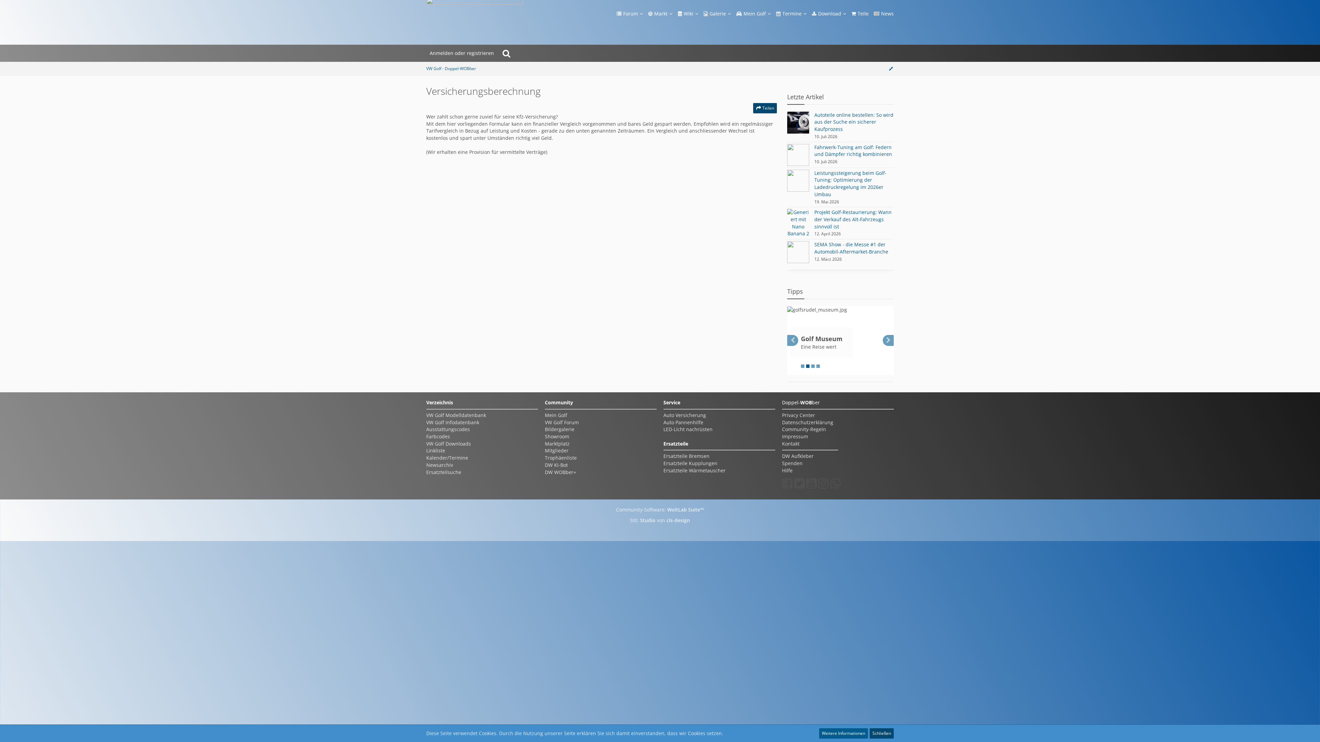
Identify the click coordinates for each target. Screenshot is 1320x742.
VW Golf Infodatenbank (452, 422)
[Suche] (506, 53)
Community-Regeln (804, 429)
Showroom (557, 436)
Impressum (795, 436)
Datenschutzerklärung (807, 422)
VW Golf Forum (562, 422)
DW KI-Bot (556, 465)
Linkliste (435, 450)
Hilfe (787, 470)
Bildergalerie (559, 429)
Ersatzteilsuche (443, 472)
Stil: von (660, 520)
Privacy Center (798, 415)
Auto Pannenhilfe (683, 422)
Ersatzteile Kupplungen (690, 463)
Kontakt (791, 443)
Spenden (792, 463)
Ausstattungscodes (448, 429)
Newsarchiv (439, 465)
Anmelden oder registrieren (462, 53)
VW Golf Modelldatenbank (456, 415)
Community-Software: (660, 509)
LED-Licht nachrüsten (688, 429)
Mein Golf (556, 415)
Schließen (881, 733)
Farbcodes (438, 436)
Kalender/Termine (447, 457)
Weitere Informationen (843, 733)
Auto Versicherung (684, 415)
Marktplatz (557, 443)
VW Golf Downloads (448, 443)
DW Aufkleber (798, 456)
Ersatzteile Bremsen (686, 456)
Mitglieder (557, 450)
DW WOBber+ (560, 472)
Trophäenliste (561, 457)
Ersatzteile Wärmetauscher (694, 470)
